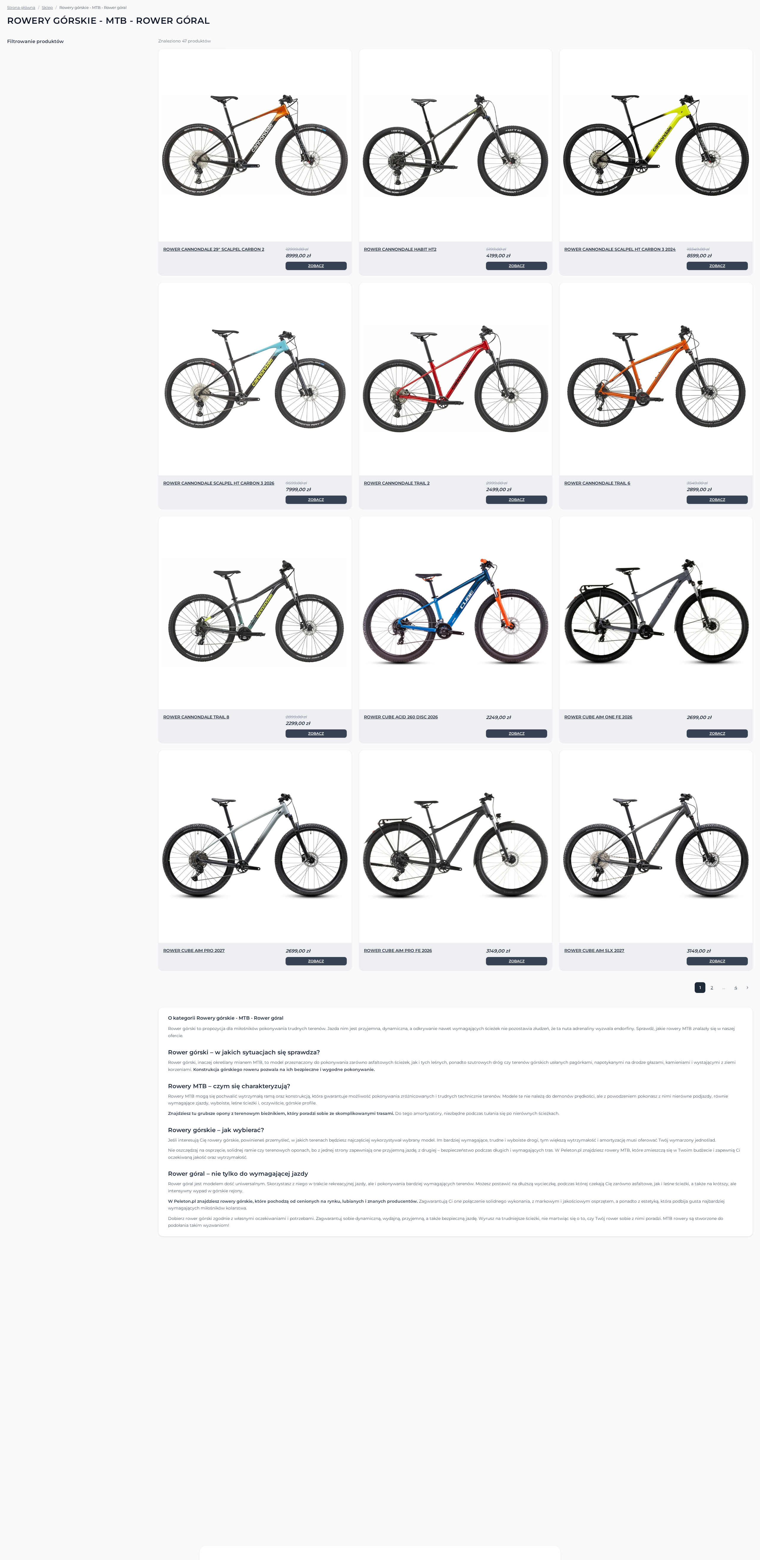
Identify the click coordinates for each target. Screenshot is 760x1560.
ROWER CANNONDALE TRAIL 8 (196, 717)
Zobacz (316, 266)
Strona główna (21, 7)
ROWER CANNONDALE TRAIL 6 (597, 483)
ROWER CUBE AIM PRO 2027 (194, 950)
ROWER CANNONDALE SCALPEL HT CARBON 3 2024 (620, 249)
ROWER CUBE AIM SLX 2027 (594, 950)
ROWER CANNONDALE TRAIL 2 (397, 483)
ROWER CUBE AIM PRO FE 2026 (398, 950)
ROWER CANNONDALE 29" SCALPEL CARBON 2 (213, 249)
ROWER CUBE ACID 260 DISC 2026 (401, 717)
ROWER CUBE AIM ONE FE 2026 (598, 717)
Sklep (47, 7)
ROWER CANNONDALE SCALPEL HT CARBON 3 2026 (218, 483)
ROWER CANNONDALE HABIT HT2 (400, 249)
